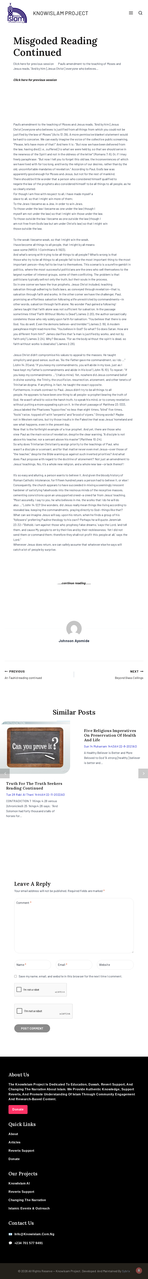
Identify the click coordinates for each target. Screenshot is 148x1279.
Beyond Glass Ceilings (129, 674)
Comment (23, 902)
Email (62, 964)
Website (104, 964)
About (13, 1134)
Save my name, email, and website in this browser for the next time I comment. (70, 976)
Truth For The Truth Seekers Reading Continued (34, 785)
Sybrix (126, 1271)
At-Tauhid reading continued (23, 674)
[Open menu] (131, 13)
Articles (14, 1142)
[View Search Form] (140, 13)
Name (21, 964)
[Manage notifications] (139, 1270)
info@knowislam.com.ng (34, 1234)
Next (143, 773)
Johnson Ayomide (74, 640)
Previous (5, 773)
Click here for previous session (35, 80)
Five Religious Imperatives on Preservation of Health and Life (110, 735)
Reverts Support (21, 1150)
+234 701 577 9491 (28, 1243)
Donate (18, 1109)
